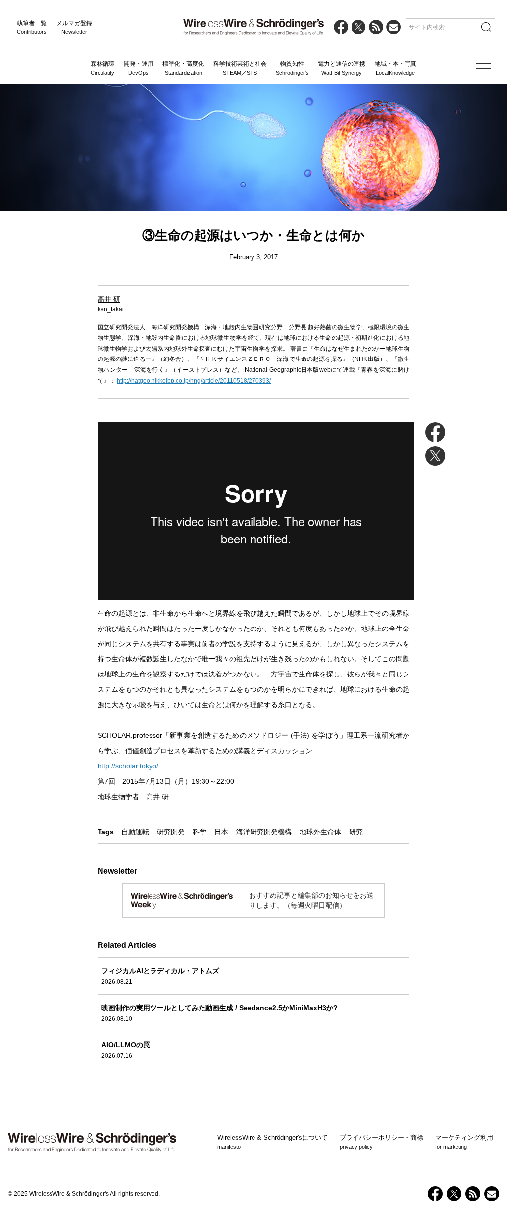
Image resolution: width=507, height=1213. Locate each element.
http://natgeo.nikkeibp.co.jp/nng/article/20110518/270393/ (194, 380)
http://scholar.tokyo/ (128, 766)
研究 (356, 832)
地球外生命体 (320, 832)
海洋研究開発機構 (264, 832)
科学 (199, 832)
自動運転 (135, 832)
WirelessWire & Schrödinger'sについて (272, 1142)
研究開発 (171, 832)
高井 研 (109, 299)
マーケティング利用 (464, 1142)
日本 (221, 832)
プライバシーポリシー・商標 (381, 1142)
